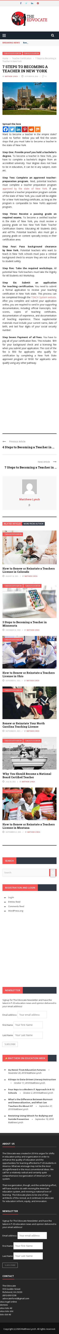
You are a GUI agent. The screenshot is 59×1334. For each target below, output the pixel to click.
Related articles (12, 523)
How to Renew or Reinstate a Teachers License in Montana (28, 826)
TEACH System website (43, 297)
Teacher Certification (12, 53)
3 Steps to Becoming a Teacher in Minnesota (24, 623)
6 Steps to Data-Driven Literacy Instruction (32, 1079)
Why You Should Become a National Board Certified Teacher (26, 775)
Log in (11, 897)
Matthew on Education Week (26, 1058)
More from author (33, 523)
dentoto (4, 1304)
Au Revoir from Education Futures (27, 1069)
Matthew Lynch (11, 76)
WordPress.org (15, 910)
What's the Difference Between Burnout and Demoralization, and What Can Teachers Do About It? (30, 1103)
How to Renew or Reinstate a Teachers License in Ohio (28, 674)
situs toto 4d (6, 1308)
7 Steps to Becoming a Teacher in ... (31, 467)
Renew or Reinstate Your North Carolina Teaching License (23, 725)
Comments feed (16, 906)
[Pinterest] (25, 129)
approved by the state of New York (24, 188)
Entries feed (14, 901)
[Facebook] (6, 129)
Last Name (7, 1035)
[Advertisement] (29, 397)
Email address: (10, 1014)
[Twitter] (12, 129)
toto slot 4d (5, 1314)
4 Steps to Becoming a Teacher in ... (28, 447)
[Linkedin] (18, 129)
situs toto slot (6, 1311)
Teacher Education (31, 53)
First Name (7, 1024)
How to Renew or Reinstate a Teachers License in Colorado (28, 570)
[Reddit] (31, 129)
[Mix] (37, 129)
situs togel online (8, 1301)
